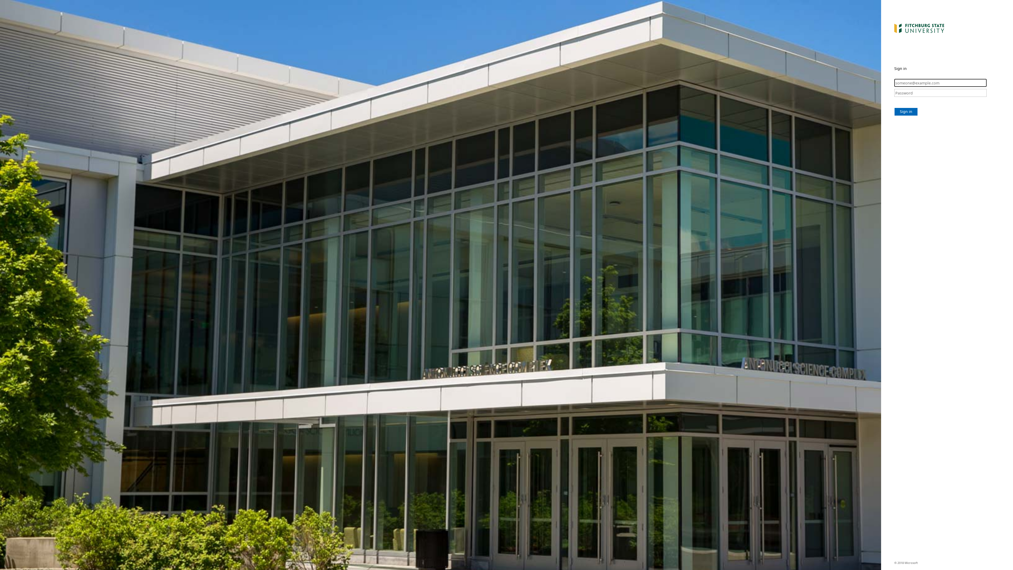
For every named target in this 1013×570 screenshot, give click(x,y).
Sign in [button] (906, 111)
